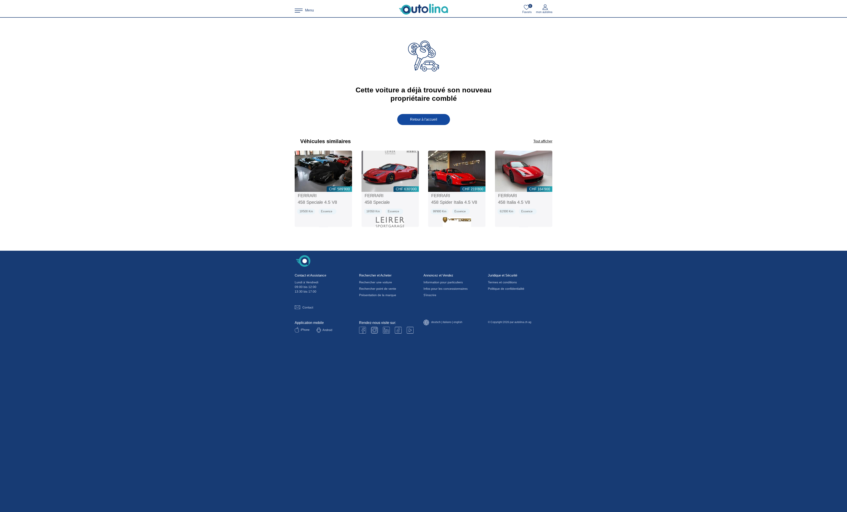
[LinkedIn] (386, 330)
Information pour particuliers (443, 282)
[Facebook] (362, 330)
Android (327, 330)
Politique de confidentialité (506, 288)
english (457, 322)
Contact (307, 307)
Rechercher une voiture (375, 282)
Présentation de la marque (377, 295)
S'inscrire (430, 295)
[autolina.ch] (423, 9)
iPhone (305, 329)
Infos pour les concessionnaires (446, 288)
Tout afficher (542, 141)
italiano (447, 322)
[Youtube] (374, 330)
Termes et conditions (502, 282)
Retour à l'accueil (423, 119)
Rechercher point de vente (377, 288)
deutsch (436, 322)
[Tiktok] (398, 330)
